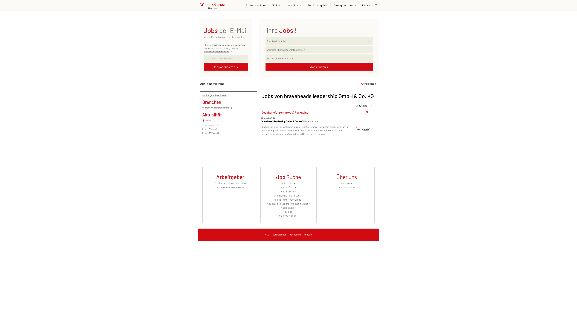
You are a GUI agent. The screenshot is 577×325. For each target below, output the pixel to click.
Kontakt (345, 183)
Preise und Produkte (229, 187)
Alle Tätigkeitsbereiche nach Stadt (287, 203)
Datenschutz (279, 234)
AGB (267, 234)
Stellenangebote (256, 5)
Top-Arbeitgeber (288, 215)
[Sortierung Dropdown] (372, 105)
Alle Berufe (287, 191)
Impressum (295, 234)
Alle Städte (287, 187)
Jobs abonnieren (224, 67)
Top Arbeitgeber (317, 5)
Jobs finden (318, 67)
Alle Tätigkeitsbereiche (287, 199)
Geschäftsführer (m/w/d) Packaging (284, 112)
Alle (287, 183)
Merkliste (367, 5)
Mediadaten (346, 187)
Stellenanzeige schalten (229, 183)
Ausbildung (295, 5)
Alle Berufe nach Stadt (287, 195)
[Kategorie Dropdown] (370, 40)
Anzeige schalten (344, 5)
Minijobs (277, 5)
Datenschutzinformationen (216, 51)
